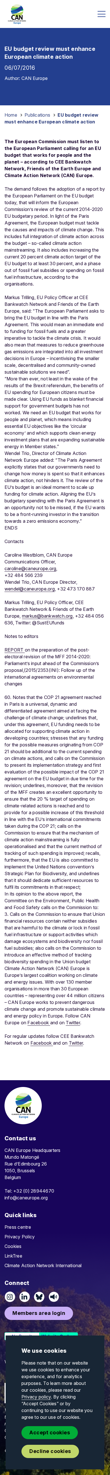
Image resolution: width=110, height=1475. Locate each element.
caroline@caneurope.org (30, 568)
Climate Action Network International (43, 1265)
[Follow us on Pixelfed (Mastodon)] (39, 1296)
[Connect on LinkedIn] (24, 1296)
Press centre (18, 1227)
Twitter (73, 1022)
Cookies (13, 1246)
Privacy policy (36, 1397)
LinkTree (13, 1256)
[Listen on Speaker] (54, 1296)
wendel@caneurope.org (30, 589)
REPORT (15, 650)
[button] (39, 1313)
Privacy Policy (20, 1236)
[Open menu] (101, 14)
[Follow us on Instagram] (10, 1296)
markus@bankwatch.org (47, 616)
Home (11, 115)
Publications (37, 115)
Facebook (38, 1022)
